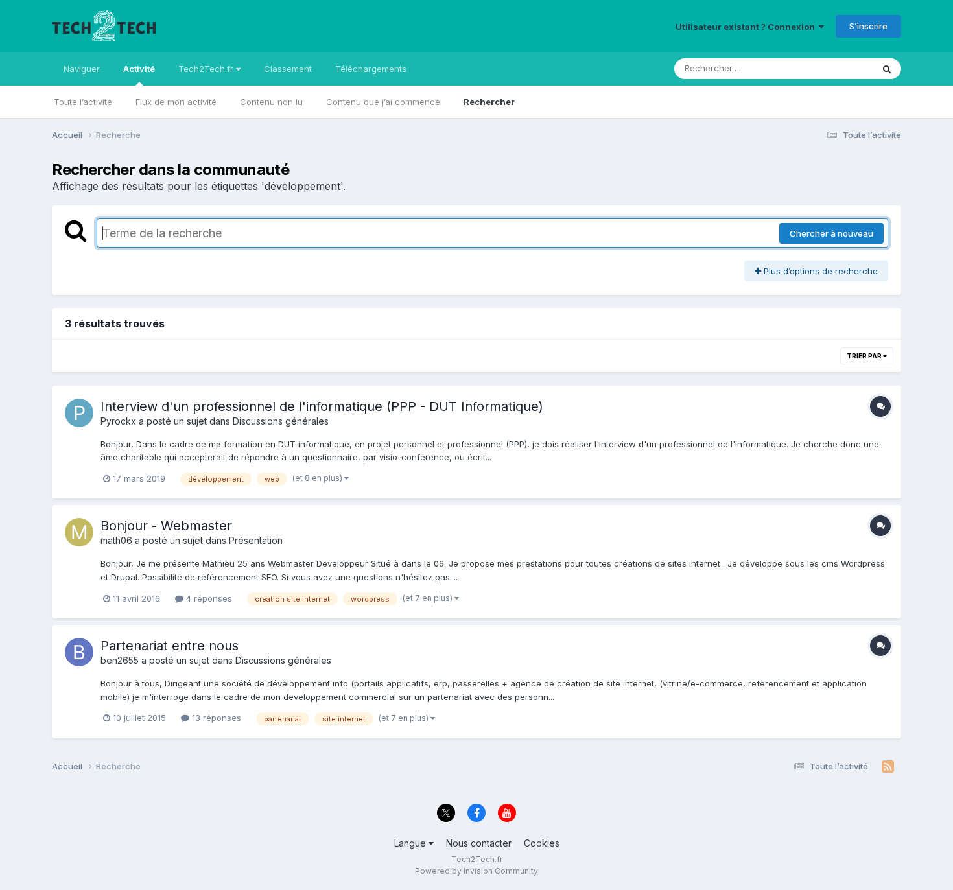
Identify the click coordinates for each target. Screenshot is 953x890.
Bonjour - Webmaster (166, 525)
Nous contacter (479, 843)
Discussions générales (281, 421)
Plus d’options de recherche (819, 271)
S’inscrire (868, 26)
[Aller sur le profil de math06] (79, 532)
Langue (411, 843)
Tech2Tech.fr (207, 69)
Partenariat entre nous (169, 645)
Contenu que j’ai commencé (383, 102)
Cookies (541, 843)
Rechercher (489, 102)
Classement (288, 69)
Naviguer (82, 69)
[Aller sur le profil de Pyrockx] (79, 413)
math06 (116, 540)
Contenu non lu (271, 102)
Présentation (256, 540)
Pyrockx (118, 421)
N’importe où (830, 68)
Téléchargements (370, 69)
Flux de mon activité (176, 102)
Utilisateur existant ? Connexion (747, 26)
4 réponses (207, 598)
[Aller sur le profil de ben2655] (79, 652)
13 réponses (215, 717)
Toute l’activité (83, 102)
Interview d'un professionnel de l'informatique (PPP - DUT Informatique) (321, 406)
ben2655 (119, 660)
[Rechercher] (887, 68)
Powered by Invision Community (476, 871)
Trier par (865, 356)
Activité (139, 69)
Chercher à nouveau (831, 233)
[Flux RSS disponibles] (888, 767)
